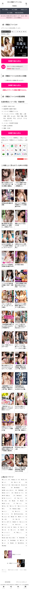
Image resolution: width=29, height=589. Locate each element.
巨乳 (25, 31)
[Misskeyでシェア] (24, 464)
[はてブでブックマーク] (24, 468)
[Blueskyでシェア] (18, 464)
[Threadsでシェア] (11, 468)
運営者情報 (7, 582)
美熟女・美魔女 (6, 33)
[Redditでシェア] (18, 468)
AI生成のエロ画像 (6, 31)
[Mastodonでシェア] (11, 464)
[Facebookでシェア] (5, 468)
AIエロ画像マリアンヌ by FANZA (14, 4)
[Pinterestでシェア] (11, 472)
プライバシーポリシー (21, 582)
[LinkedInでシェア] (18, 472)
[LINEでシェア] (5, 472)
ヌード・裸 (15, 31)
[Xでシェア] (5, 464)
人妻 (21, 31)
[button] (26, 351)
